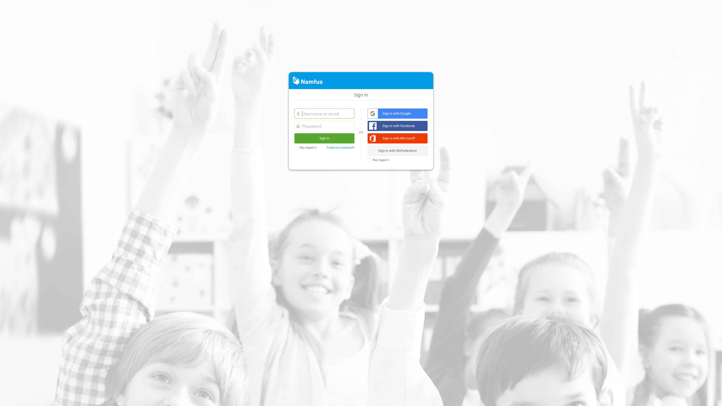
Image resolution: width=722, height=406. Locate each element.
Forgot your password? (340, 147)
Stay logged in (307, 147)
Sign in (324, 138)
